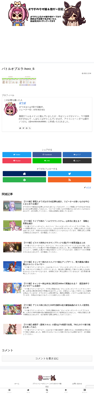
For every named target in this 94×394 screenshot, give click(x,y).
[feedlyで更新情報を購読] (26, 128)
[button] (87, 265)
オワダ (22, 103)
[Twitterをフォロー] (23, 128)
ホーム (16, 384)
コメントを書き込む (47, 358)
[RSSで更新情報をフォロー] (29, 128)
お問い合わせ (77, 384)
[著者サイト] (20, 128)
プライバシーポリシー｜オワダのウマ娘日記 (47, 385)
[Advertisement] (47, 46)
